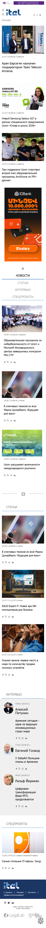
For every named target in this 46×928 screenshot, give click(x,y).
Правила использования (14, 895)
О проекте (8, 892)
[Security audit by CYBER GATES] (35, 915)
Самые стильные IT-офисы (27, 855)
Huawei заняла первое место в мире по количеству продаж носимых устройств (20, 664)
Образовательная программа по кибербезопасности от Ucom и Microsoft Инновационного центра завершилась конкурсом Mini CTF (23, 348)
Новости (20, 57)
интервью (23, 290)
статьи (22, 283)
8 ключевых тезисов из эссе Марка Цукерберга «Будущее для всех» (21, 410)
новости (23, 275)
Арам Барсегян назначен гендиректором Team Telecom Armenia (22, 67)
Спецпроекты (22, 297)
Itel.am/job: (6, 20)
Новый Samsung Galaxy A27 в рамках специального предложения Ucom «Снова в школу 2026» (23, 122)
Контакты (32, 892)
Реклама (20, 892)
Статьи (21, 400)
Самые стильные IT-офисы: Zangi (21, 861)
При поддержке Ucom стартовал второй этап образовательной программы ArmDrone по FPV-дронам (21, 175)
